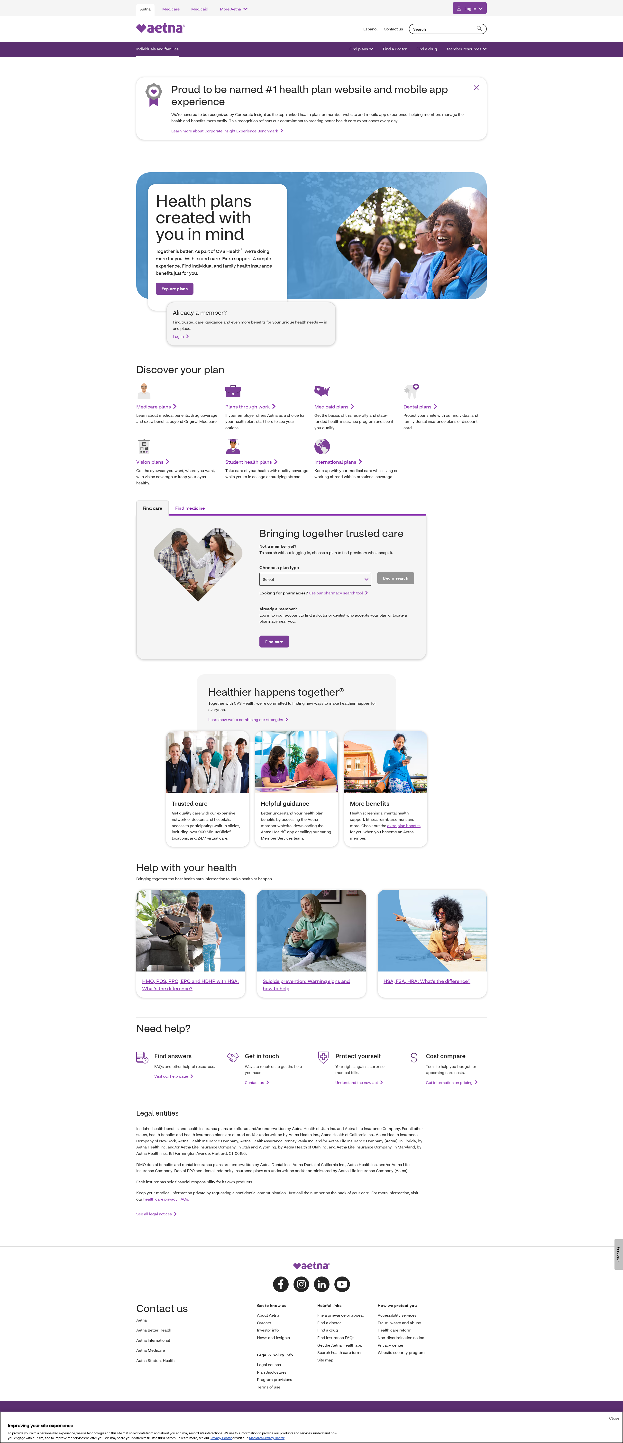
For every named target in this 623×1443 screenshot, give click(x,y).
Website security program (401, 1352)
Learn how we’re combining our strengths (245, 719)
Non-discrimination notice (401, 1337)
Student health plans (248, 462)
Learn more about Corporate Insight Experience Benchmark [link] (224, 130)
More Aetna (230, 8)
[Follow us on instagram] (301, 1284)
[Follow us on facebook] (281, 1284)
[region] (311, 1427)
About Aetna (268, 1315)
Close (614, 1418)
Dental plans (417, 406)
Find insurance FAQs (335, 1337)
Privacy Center (221, 1438)
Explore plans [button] (175, 288)
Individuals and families (157, 48)
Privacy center (390, 1345)
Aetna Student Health (155, 1360)
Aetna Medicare (150, 1350)
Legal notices (269, 1364)
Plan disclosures (271, 1372)
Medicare (171, 8)
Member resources (464, 48)
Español (370, 28)
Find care (274, 641)
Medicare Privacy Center (266, 1438)
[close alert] (476, 87)
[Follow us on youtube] (342, 1284)
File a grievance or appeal (340, 1315)
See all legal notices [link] (154, 1213)
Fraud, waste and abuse (399, 1322)
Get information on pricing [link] (449, 1082)
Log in (470, 8)
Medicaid (199, 8)
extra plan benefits (404, 825)
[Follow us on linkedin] (322, 1284)
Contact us (393, 28)
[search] (480, 29)
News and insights (273, 1337)
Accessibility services (397, 1315)
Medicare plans (153, 406)
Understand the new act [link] (356, 1082)
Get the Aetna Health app (339, 1345)
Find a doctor (395, 48)
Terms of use (268, 1386)
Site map (325, 1359)
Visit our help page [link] (171, 1076)
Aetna (145, 8)
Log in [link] (178, 336)
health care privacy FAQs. (166, 1199)
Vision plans (150, 462)
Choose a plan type (279, 567)
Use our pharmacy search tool (336, 592)
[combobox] (448, 29)
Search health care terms (339, 1352)
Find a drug (426, 48)
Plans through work (247, 406)
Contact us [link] (254, 1082)
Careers (264, 1322)
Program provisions (274, 1379)
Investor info (268, 1329)
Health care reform (395, 1329)
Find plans (358, 48)
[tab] (152, 508)
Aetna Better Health (153, 1329)
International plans (335, 462)
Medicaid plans (331, 406)
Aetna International (153, 1340)
